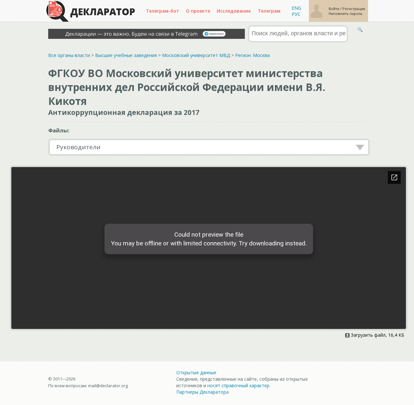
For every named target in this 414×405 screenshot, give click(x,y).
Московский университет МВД (196, 55)
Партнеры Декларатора (202, 392)
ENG (296, 8)
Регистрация (354, 8)
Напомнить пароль (346, 13)
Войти (334, 8)
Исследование (234, 11)
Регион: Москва (252, 55)
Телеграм (269, 11)
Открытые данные (196, 372)
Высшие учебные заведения (126, 55)
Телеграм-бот (162, 11)
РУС (296, 14)
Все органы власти (69, 55)
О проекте (198, 11)
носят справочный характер (238, 385)
